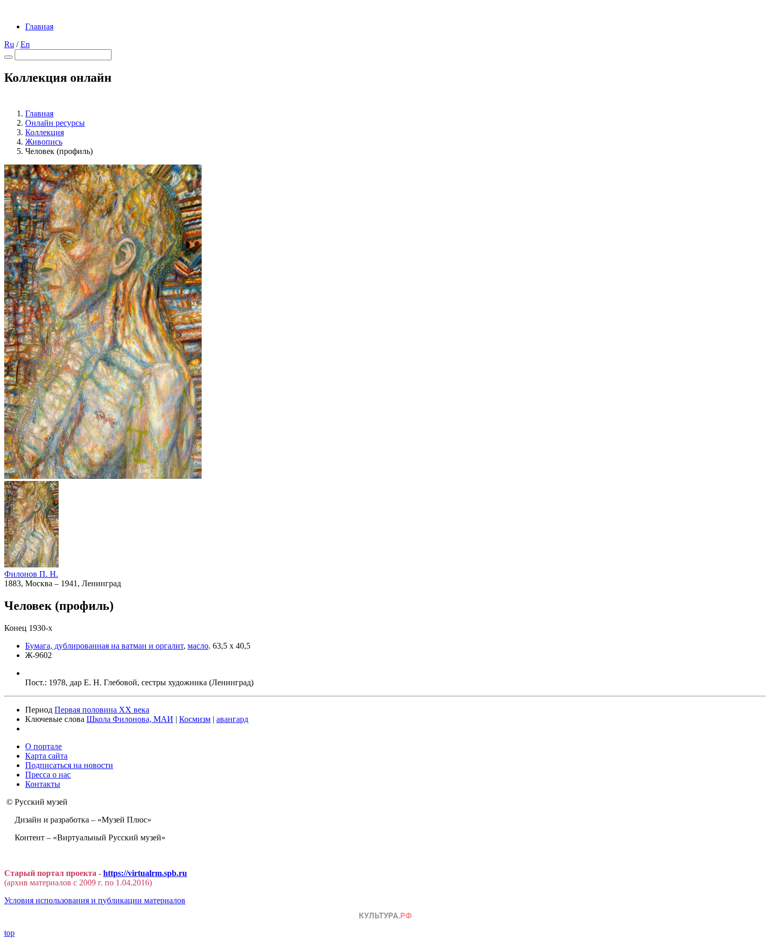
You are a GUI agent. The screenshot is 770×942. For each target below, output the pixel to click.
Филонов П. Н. (31, 573)
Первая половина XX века (101, 709)
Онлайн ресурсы (55, 122)
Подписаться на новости (69, 765)
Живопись (43, 141)
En (25, 44)
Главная (39, 26)
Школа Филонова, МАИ (129, 719)
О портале (43, 746)
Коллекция (44, 132)
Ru (9, 44)
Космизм (195, 719)
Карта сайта (46, 755)
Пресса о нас (48, 774)
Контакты (42, 784)
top (9, 932)
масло (198, 645)
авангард (232, 719)
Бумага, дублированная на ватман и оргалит (104, 645)
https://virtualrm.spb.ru (145, 873)
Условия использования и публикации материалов (94, 900)
